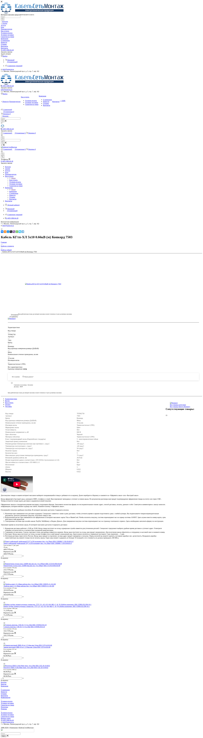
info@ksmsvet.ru (8, 69)
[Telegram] (23, 231)
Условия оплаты (6, 701)
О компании (5, 690)
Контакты (4, 695)
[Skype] (20, 231)
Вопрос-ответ (6, 718)
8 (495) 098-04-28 (7, 50)
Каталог (4, 682)
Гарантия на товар (7, 705)
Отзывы (4, 694)
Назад (13, 178)
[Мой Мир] (8, 231)
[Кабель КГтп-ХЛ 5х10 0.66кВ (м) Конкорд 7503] (45, 284)
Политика (4, 707)
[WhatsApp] (17, 231)
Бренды (3, 684)
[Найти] (2, 19)
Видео (7, 401)
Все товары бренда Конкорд (180, 407)
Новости (4, 692)
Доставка (8, 406)
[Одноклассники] (5, 231)
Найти (3, 736)
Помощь (4, 709)
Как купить (13, 180)
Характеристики (11, 399)
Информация (5, 697)
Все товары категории (178, 405)
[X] (11, 231)
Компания (13, 191)
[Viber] (14, 231)
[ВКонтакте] (2, 231)
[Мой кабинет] (2, 135)
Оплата (7, 404)
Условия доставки (7, 703)
